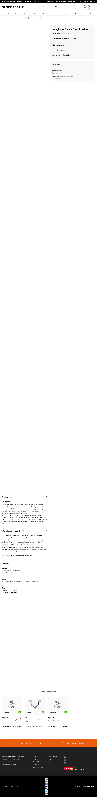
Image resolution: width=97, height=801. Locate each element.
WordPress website (80, 786)
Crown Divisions (52, 756)
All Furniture (7, 14)
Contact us (35, 756)
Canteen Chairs (24, 18)
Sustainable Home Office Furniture (10, 759)
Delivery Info (36, 764)
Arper (49, 637)
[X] (79, 764)
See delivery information (9, 573)
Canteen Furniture (69, 76)
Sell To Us (44, 14)
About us (35, 759)
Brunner (27, 635)
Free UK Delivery (61, 45)
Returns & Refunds (38, 767)
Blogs (49, 759)
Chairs (17, 14)
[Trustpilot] (72, 50)
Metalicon (4, 723)
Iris (25, 723)
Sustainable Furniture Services (9, 762)
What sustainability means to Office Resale (13, 756)
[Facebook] (79, 756)
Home (3, 18)
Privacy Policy (36, 762)
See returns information (9, 593)
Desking (26, 14)
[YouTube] (79, 760)
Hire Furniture (56, 14)
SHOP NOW (37, 1)
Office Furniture (10, 18)
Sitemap (50, 762)
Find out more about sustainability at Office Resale (17, 555)
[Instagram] (79, 758)
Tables (35, 14)
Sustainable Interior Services (9, 764)
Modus (3, 635)
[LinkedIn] (79, 762)
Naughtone (66, 33)
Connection (74, 637)
